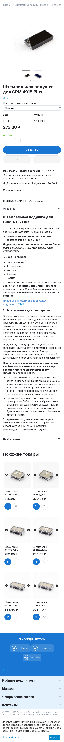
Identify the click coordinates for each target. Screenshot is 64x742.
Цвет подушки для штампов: (20, 102)
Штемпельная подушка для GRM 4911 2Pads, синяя (40, 548)
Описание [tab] (9, 208)
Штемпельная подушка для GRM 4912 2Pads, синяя (40, 604)
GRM (6, 97)
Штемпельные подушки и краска (31, 5)
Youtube (34, 657)
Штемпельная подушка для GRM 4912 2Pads (11, 604)
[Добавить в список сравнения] (47, 159)
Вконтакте (45, 648)
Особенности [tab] (11, 439)
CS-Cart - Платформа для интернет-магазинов (34, 714)
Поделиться (13, 190)
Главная (7, 5)
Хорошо (55, 737)
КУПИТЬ (21, 304)
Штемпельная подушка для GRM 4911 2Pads (11, 548)
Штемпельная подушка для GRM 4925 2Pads (11, 493)
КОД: (6, 120)
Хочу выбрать (10, 737)
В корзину (32, 149)
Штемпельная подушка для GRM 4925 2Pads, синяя (40, 493)
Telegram (23, 648)
